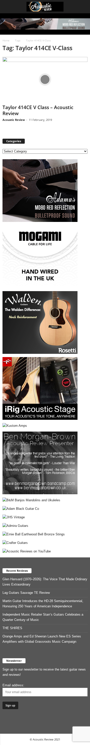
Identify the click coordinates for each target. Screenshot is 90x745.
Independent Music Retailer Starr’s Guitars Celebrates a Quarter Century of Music (42, 617)
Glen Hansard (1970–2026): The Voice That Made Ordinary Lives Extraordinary (44, 581)
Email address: (13, 685)
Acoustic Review (13, 120)
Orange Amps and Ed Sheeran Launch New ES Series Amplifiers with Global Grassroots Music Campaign (41, 638)
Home (6, 40)
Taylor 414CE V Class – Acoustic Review (37, 110)
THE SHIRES (12, 628)
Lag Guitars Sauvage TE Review (26, 593)
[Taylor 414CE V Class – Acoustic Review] (45, 79)
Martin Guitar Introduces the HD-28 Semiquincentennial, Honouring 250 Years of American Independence (42, 603)
